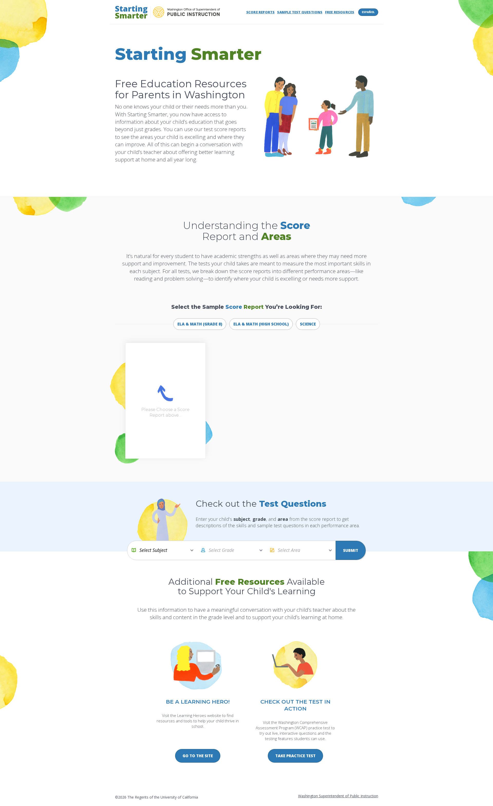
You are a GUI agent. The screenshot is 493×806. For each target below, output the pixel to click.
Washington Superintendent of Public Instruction (338, 795)
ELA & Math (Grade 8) (199, 324)
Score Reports (260, 12)
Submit (350, 550)
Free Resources (339, 12)
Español (368, 12)
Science (308, 324)
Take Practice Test (295, 755)
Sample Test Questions (299, 12)
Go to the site (198, 755)
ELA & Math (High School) (261, 324)
